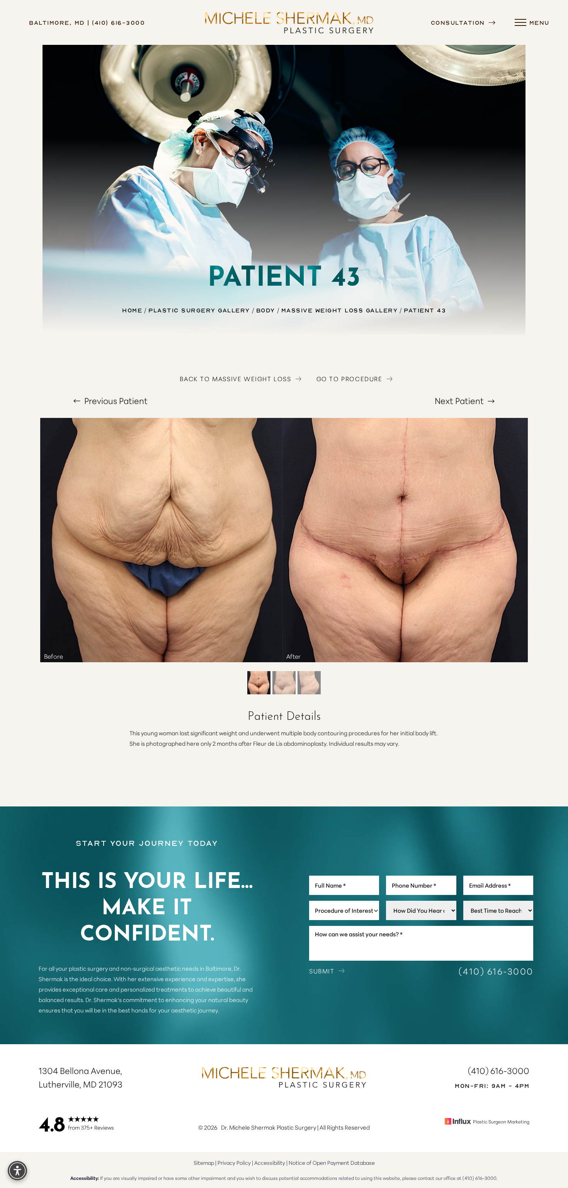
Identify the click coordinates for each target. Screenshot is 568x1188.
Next (459, 400)
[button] (520, 22)
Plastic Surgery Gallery (199, 310)
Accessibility (269, 1162)
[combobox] (344, 910)
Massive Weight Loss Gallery (339, 310)
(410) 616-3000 (496, 970)
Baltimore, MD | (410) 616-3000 (87, 22)
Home (132, 310)
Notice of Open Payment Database (332, 1162)
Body (265, 310)
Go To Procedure (349, 378)
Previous (115, 400)
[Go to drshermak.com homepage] (289, 22)
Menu (539, 22)
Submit (322, 970)
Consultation (459, 22)
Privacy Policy (234, 1162)
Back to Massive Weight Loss (235, 378)
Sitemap (204, 1162)
